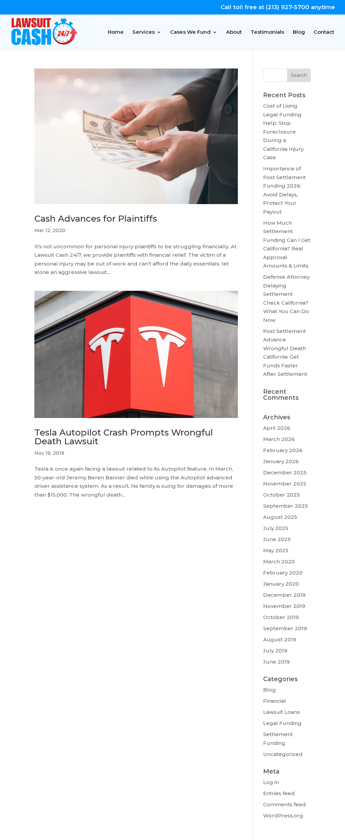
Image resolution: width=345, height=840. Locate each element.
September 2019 (285, 628)
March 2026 (279, 439)
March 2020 (279, 561)
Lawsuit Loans (281, 712)
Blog (299, 32)
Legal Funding (282, 723)
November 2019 (284, 606)
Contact (324, 32)
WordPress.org (283, 815)
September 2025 (285, 506)
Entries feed (279, 793)
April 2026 (276, 428)
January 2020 (281, 584)
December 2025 (285, 472)
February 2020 (283, 572)
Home (116, 32)
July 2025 (275, 528)
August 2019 (279, 639)
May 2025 (275, 550)
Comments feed (284, 804)
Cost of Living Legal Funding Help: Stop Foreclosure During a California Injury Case (283, 132)
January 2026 (281, 461)
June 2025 (277, 539)
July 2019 (275, 650)
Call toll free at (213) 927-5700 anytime (278, 7)
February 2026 (283, 450)
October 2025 (281, 495)
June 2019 (276, 662)
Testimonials (267, 32)
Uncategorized (283, 754)
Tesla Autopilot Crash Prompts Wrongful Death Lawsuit (123, 437)
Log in (271, 782)
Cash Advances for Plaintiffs (95, 218)
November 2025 (284, 483)
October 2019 (281, 617)
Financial (274, 701)
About (234, 32)
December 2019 (284, 595)
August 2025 (280, 517)
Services (143, 32)
